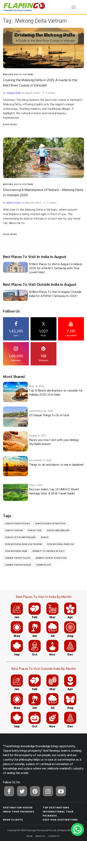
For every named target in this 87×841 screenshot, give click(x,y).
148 (43, 357)
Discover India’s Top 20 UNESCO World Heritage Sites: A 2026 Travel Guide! (54, 491)
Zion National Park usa (60, 544)
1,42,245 (16, 332)
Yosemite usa (43, 564)
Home (29, 836)
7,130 (71, 332)
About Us (40, 836)
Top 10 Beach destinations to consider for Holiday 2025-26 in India (55, 392)
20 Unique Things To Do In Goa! (49, 415)
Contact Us (54, 836)
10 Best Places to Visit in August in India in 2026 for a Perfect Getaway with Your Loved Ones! (55, 267)
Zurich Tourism (14, 530)
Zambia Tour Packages (18, 564)
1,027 (43, 329)
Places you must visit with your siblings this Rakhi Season (54, 441)
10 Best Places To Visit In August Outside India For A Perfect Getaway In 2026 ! (55, 293)
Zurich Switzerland (58, 530)
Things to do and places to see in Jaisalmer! (56, 464)
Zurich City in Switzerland (20, 537)
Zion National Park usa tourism (23, 544)
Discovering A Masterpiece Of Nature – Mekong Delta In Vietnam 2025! (43, 192)
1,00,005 (16, 357)
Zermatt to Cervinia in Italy (48, 551)
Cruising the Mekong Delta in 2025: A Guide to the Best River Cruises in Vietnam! (40, 82)
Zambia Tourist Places (18, 557)
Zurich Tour (35, 530)
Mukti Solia (13, 202)
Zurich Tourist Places (17, 523)
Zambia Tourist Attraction (51, 557)
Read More (10, 124)
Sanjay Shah (14, 93)
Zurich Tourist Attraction (50, 523)
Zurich (45, 537)
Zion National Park (16, 551)
